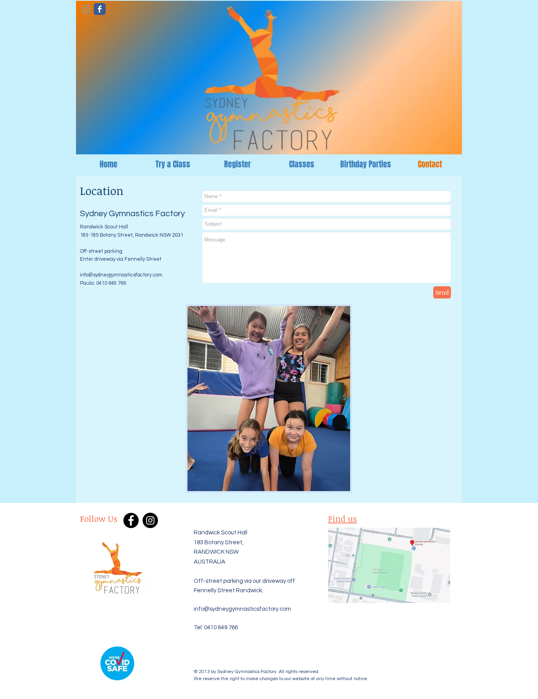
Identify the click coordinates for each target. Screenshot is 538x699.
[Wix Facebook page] (100, 9)
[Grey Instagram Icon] (86, 9)
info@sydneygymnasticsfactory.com (121, 275)
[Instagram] (150, 520)
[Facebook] (131, 520)
